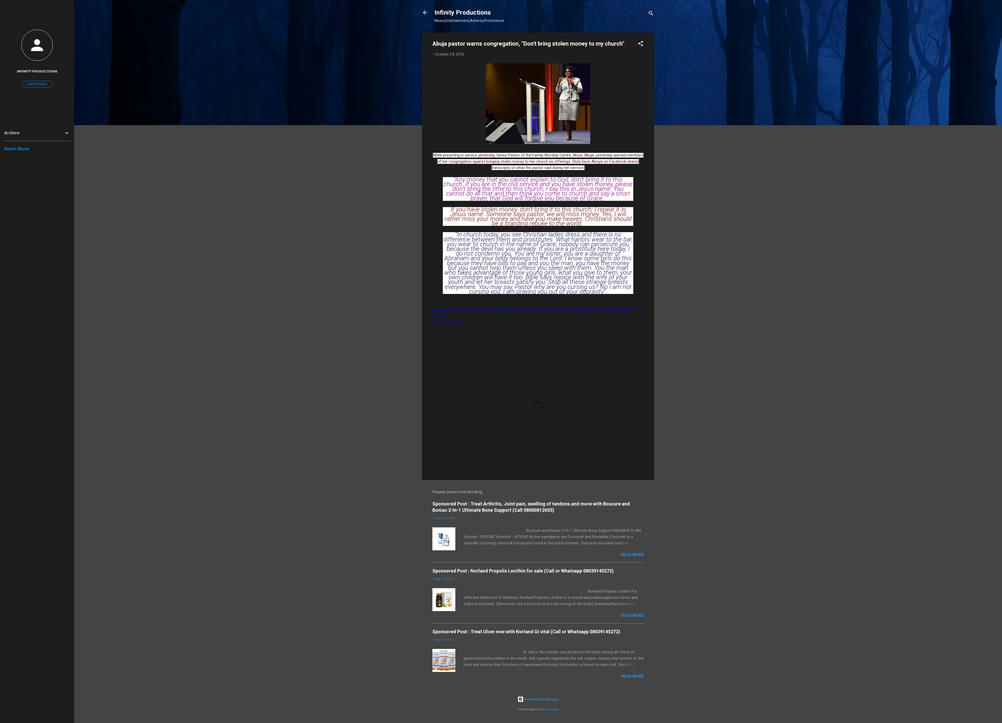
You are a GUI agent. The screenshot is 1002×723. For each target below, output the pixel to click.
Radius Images (549, 709)
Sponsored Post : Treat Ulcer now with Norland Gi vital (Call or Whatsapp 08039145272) (526, 631)
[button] (640, 44)
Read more (632, 554)
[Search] (651, 14)
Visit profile (37, 84)
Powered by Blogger (541, 699)
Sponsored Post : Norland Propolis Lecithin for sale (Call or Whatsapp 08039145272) (523, 571)
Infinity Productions (462, 12)
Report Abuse (16, 148)
